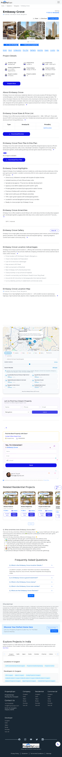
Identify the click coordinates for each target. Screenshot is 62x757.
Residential (9, 5)
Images (47, 50)
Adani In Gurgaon (19, 675)
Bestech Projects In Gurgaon (13, 681)
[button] (28, 42)
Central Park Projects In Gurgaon (46, 681)
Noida (24, 701)
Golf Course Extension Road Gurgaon (15, 665)
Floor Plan (25, 50)
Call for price (47, 128)
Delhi (24, 696)
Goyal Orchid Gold (44, 506)
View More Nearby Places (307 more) (30, 391)
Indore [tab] (51, 654)
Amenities (40, 50)
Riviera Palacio (8, 506)
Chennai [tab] (44, 654)
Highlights (33, 50)
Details (5, 50)
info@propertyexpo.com (12, 705)
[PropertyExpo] (19, 739)
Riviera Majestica (26, 506)
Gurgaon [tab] (11, 654)
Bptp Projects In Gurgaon (29, 681)
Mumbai (25, 703)
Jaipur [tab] (23, 654)
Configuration (17, 50)
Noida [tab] (29, 654)
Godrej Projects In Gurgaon (33, 675)
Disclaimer (25, 753)
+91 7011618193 (9, 703)
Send (31, 465)
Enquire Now (11, 83)
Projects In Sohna (49, 665)
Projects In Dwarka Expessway (35, 665)
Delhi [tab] (17, 654)
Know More (14, 514)
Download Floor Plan (15, 160)
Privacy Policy (46, 480)
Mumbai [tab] (36, 654)
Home (2, 5)
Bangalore (16, 5)
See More (5, 648)
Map (58, 50)
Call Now (54, 631)
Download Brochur (17, 134)
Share (36, 18)
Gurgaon (25, 694)
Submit (45, 412)
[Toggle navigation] (58, 2)
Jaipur (24, 699)
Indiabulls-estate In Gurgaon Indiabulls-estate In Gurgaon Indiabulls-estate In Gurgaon (27, 678)
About (10, 50)
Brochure (44, 18)
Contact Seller (54, 18)
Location (52, 50)
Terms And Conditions (37, 753)
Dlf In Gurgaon (9, 675)
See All (31, 595)
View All (53, 230)
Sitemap (48, 753)
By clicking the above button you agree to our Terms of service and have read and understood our (26, 480)
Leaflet (49, 350)
